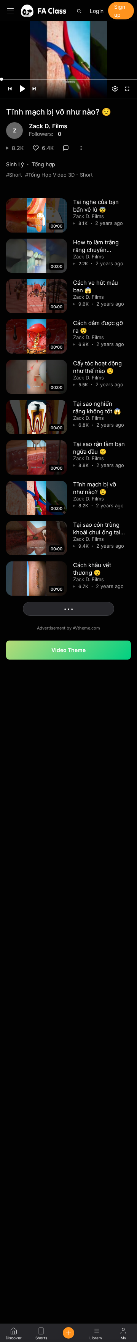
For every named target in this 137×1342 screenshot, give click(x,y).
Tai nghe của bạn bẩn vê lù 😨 (96, 205)
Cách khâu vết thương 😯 (92, 568)
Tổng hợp (43, 164)
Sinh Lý (15, 164)
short (15, 175)
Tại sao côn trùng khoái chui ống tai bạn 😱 (96, 532)
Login (97, 11)
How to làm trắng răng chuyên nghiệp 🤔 (96, 250)
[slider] (68, 79)
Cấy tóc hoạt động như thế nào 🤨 (97, 367)
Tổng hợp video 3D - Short (60, 175)
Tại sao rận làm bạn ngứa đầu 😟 (99, 447)
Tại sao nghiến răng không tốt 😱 (97, 407)
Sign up (119, 10)
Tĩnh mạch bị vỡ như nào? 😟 (94, 488)
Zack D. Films (48, 126)
